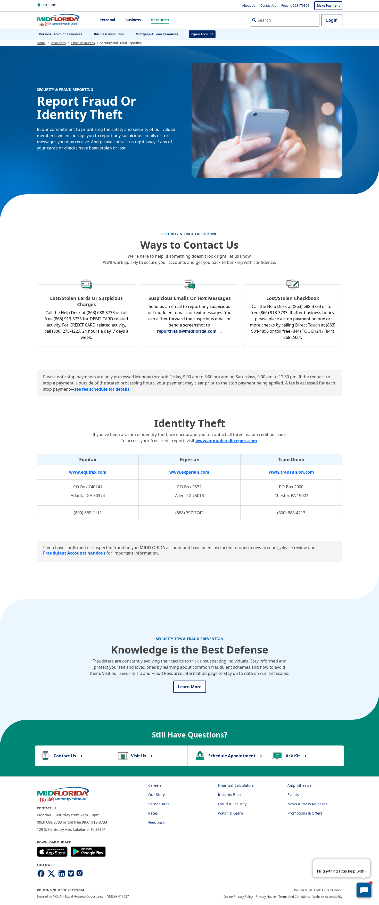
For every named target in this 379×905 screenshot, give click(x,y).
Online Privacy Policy (238, 896)
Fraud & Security (232, 803)
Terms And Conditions (294, 896)
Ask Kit (293, 755)
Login (332, 20)
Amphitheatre (299, 785)
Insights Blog (229, 794)
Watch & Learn (230, 813)
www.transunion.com (291, 472)
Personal (107, 19)
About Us (248, 5)
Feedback (156, 822)
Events (293, 794)
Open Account (202, 34)
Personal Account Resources (60, 34)
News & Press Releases (307, 803)
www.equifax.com (87, 472)
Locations (49, 5)
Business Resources (109, 34)
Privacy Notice (266, 896)
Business (133, 19)
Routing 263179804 (295, 5)
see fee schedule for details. (102, 389)
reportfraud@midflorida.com (187, 331)
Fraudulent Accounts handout (74, 553)
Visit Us (139, 755)
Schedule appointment (232, 755)
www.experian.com (189, 472)
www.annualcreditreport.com (226, 440)
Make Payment (328, 5)
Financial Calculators (236, 785)
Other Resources (83, 43)
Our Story (156, 794)
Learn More (189, 687)
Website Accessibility (327, 896)
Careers (155, 785)
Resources (160, 19)
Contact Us (268, 5)
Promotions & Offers (305, 813)
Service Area (159, 803)
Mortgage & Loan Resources (157, 34)
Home (41, 43)
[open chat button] (364, 890)
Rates (153, 813)
